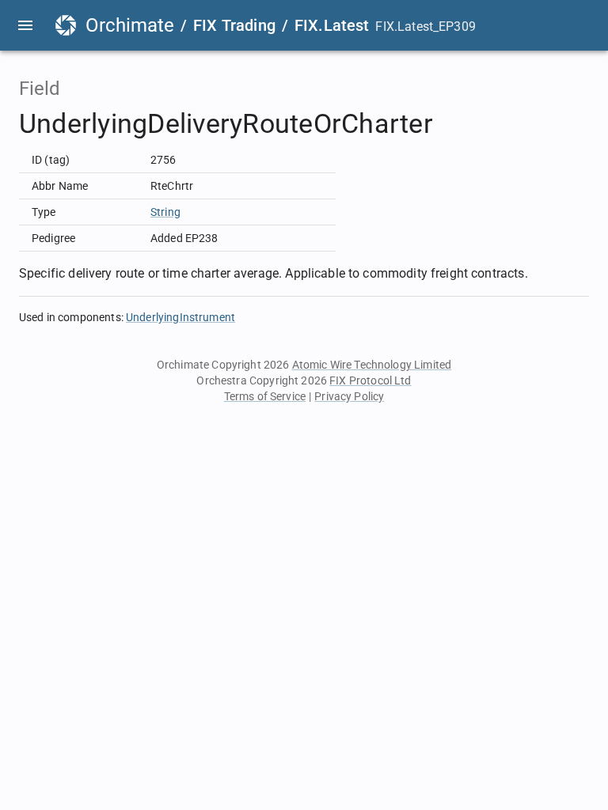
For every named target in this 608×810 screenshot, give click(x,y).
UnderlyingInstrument (180, 317)
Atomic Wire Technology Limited (372, 364)
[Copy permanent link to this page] (451, 124)
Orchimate (130, 25)
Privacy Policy (349, 396)
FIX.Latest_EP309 (425, 26)
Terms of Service (265, 396)
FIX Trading (234, 25)
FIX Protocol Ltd (370, 380)
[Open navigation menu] (25, 25)
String (165, 212)
